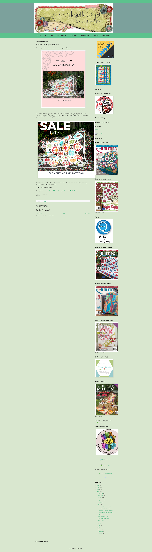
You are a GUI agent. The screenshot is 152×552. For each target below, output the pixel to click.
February (100, 532)
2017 (98, 489)
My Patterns (85, 35)
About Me (49, 35)
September (101, 500)
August (100, 502)
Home (39, 35)
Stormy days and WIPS (103, 516)
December (100, 493)
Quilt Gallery (61, 35)
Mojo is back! (101, 520)
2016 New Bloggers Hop (103, 518)
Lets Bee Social (48, 190)
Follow (96, 130)
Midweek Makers (57, 190)
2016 (98, 492)
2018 (98, 487)
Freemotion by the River (70, 190)
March (99, 529)
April (99, 527)
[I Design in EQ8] (99, 134)
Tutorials (73, 35)
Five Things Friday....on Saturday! (105, 510)
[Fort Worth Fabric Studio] (105, 473)
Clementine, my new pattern (105, 506)
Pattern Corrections (102, 35)
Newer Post (39, 213)
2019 (98, 485)
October (100, 498)
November (100, 496)
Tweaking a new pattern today (105, 512)
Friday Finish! (101, 514)
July (99, 504)
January (100, 534)
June (99, 523)
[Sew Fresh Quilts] (105, 465)
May (99, 525)
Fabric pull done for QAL (104, 508)
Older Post (87, 213)
